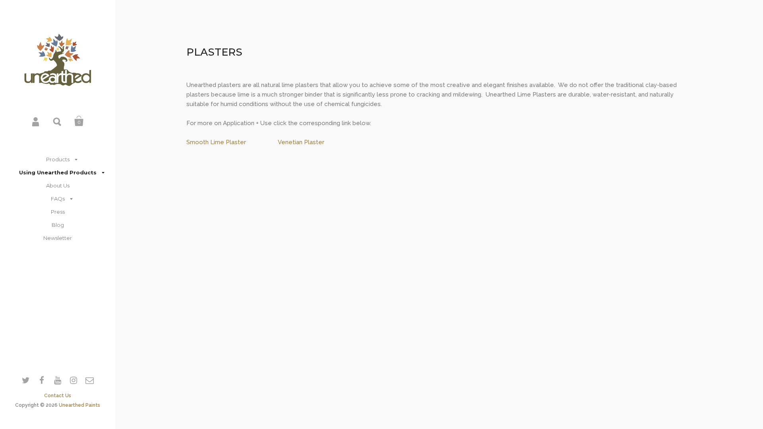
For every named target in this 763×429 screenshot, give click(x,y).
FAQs (58, 198)
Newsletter (57, 238)
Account (36, 121)
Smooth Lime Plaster (216, 142)
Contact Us (57, 395)
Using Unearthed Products (58, 172)
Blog (58, 225)
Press (58, 212)
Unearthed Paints (79, 405)
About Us (58, 185)
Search (57, 121)
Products (58, 159)
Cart (79, 121)
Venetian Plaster (301, 142)
